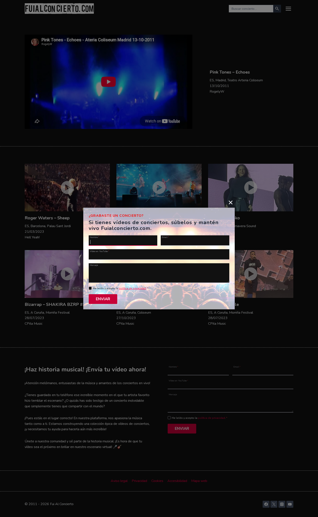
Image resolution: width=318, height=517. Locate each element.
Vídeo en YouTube (99, 251)
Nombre (94, 237)
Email (165, 237)
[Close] (230, 202)
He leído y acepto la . (120, 288)
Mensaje (94, 265)
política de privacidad (132, 288)
